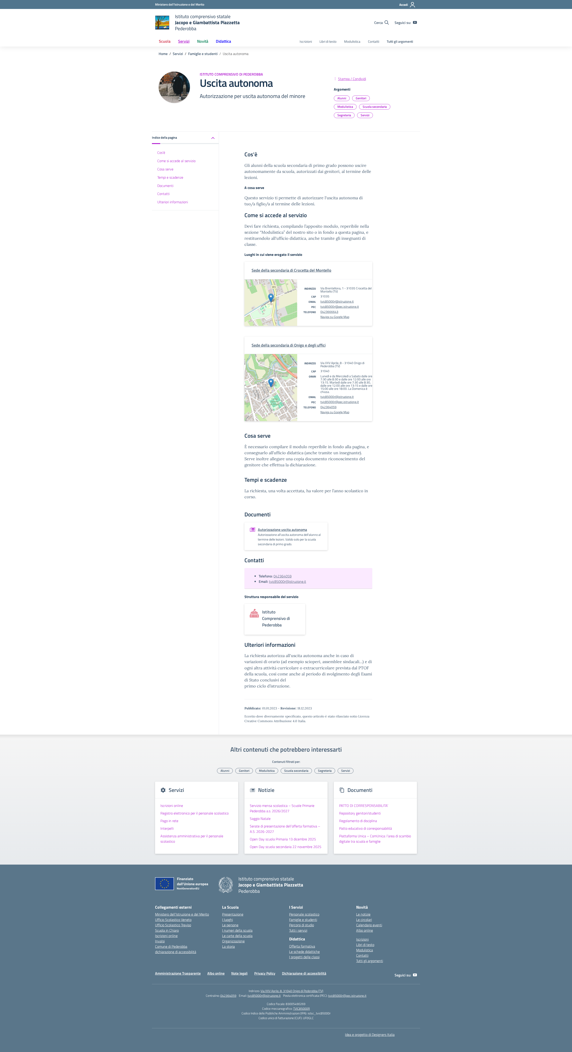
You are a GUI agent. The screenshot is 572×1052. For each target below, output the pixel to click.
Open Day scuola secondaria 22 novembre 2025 (285, 846)
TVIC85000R (301, 1008)
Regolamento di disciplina (358, 820)
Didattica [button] (223, 41)
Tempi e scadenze (170, 177)
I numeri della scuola (237, 930)
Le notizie (363, 914)
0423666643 (329, 311)
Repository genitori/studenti (360, 813)
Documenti (165, 185)
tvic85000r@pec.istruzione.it (339, 306)
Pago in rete (169, 820)
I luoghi (227, 919)
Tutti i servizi (298, 930)
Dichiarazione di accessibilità (304, 973)
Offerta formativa (302, 946)
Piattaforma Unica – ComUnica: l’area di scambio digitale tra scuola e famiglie (375, 838)
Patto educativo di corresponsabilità (365, 828)
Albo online (364, 930)
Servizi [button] (183, 41)
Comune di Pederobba (171, 946)
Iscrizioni (306, 41)
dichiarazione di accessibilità (175, 951)
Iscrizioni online (171, 805)
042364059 (328, 407)
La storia (228, 946)
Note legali (239, 973)
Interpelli (167, 828)
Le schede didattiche (304, 951)
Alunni (341, 98)
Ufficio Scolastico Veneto (173, 919)
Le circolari (364, 919)
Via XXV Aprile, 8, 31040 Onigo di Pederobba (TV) (292, 990)
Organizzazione (233, 941)
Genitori (361, 98)
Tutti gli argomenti (400, 41)
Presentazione (232, 914)
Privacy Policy (264, 973)
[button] (185, 138)
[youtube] (415, 23)
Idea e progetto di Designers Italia (370, 1034)
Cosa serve (165, 169)
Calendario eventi (369, 925)
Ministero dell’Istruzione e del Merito (182, 914)
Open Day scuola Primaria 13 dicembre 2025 (283, 839)
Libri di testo (328, 41)
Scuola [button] (164, 41)
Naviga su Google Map (334, 316)
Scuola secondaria (375, 106)
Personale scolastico (304, 914)
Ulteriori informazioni (172, 202)
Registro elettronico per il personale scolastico (194, 813)
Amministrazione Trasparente (178, 973)
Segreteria (344, 115)
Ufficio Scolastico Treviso (173, 925)
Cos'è (161, 152)
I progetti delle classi (304, 957)
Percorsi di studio (301, 925)
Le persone (230, 925)
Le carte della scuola (237, 935)
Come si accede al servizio (176, 160)
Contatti (373, 41)
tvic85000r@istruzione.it (337, 301)
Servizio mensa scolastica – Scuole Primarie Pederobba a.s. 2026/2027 (282, 808)
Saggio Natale (260, 818)
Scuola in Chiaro (167, 930)
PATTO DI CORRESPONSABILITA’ (363, 805)
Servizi (365, 115)
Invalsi (160, 941)
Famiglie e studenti (303, 919)
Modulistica (352, 41)
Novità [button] (202, 41)
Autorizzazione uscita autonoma (282, 529)
